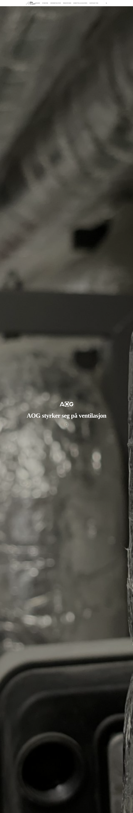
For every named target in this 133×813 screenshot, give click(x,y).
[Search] (105, 3)
